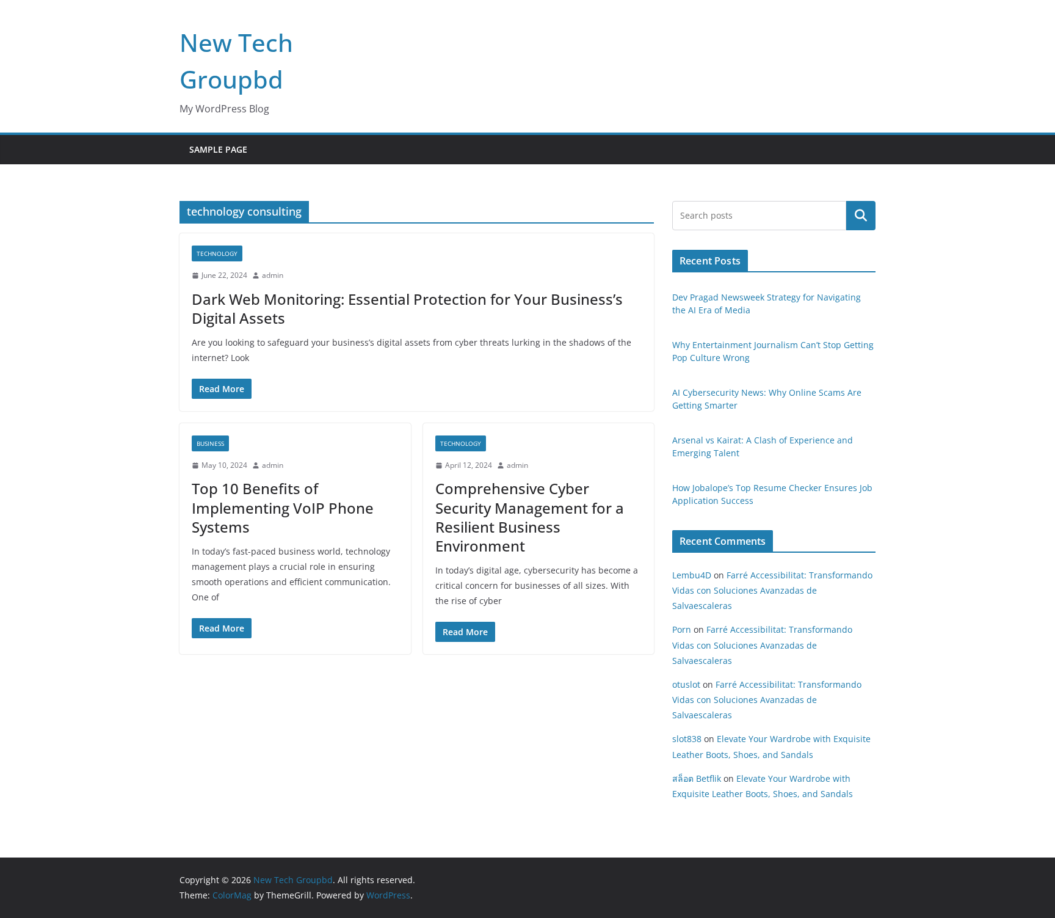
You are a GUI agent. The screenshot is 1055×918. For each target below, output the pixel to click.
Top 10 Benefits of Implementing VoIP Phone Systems (283, 507)
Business (210, 443)
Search (861, 215)
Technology (217, 253)
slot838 (687, 739)
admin (272, 275)
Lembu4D (691, 575)
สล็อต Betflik (696, 778)
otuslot (686, 684)
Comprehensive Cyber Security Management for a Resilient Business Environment (529, 517)
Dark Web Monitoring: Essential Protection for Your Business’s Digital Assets (407, 308)
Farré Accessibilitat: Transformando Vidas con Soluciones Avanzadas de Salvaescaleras (772, 590)
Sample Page (218, 149)
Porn (681, 629)
